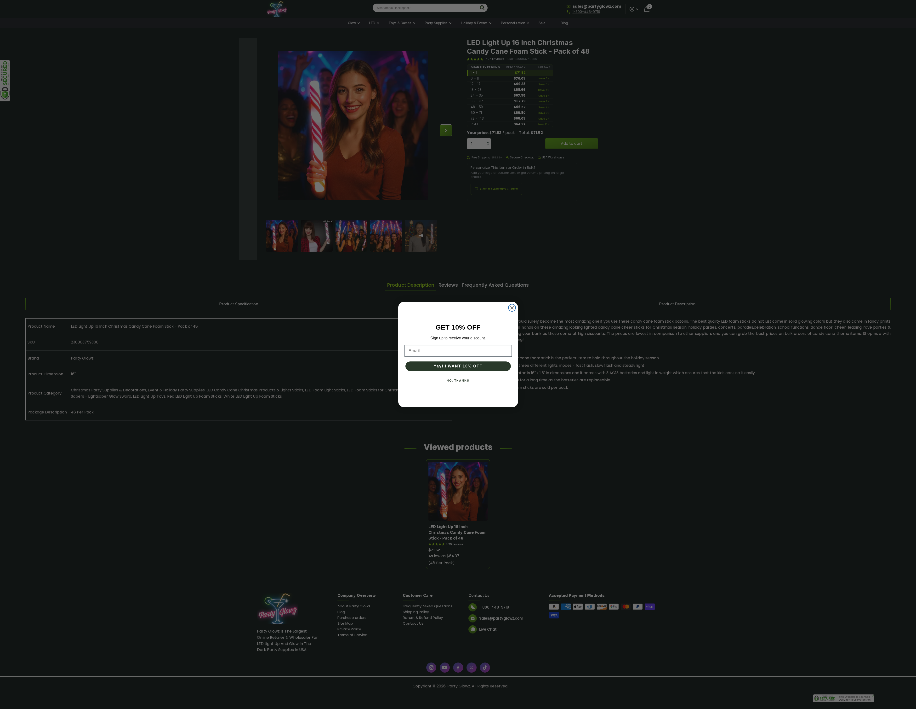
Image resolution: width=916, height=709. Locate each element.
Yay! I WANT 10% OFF (458, 366)
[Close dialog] (512, 307)
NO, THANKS (458, 380)
